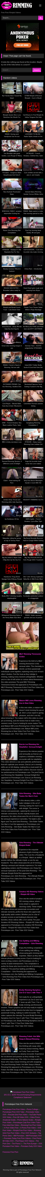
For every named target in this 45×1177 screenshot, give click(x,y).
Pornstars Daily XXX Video (31, 1146)
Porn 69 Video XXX (20, 1117)
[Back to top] (38, 1170)
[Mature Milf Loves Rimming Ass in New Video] (9, 716)
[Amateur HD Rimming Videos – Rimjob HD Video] (9, 907)
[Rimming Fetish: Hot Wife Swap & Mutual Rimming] (9, 1051)
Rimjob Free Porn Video (22, 1130)
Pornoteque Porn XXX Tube (13, 1112)
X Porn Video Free (11, 1128)
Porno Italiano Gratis (25, 1120)
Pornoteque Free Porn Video (14, 1109)
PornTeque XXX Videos (25, 1141)
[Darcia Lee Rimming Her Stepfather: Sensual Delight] (9, 759)
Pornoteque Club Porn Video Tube (26, 1122)
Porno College (32, 1109)
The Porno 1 (17, 1144)
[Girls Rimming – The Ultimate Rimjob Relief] (9, 858)
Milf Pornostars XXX (34, 1136)
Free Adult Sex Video (11, 1125)
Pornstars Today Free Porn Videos (17, 1138)
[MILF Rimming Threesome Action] (9, 669)
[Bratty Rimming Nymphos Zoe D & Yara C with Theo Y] (9, 1005)
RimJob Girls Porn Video (17, 1115)
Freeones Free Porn (10, 1152)
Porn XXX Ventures (28, 1133)
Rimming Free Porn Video (31, 1125)
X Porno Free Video (28, 1128)
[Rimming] (18, 6)
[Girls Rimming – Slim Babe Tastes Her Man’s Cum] (9, 809)
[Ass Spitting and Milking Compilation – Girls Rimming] (9, 956)
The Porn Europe (30, 1144)
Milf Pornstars (19, 1136)
